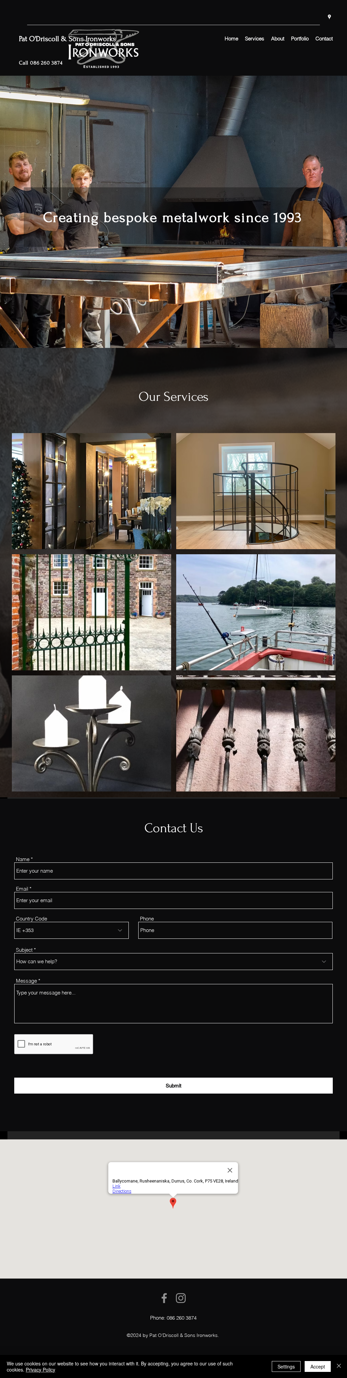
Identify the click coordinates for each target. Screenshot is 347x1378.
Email (22, 888)
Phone (147, 918)
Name (22, 859)
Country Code (31, 918)
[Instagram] (180, 1298)
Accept (317, 1366)
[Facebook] (164, 1298)
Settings (286, 1366)
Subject (24, 949)
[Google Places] (329, 17)
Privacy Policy (40, 1369)
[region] (91, 491)
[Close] (339, 1366)
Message (26, 980)
